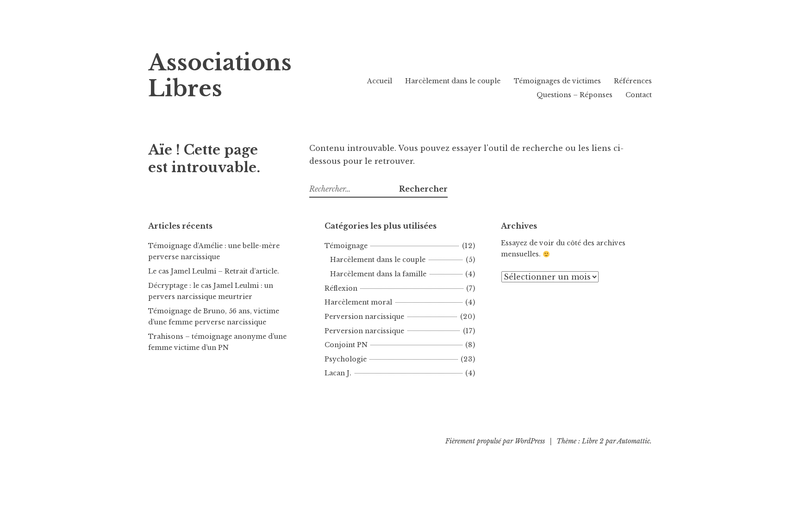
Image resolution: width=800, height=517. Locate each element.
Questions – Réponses (574, 95)
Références (633, 81)
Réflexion (341, 288)
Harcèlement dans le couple (452, 81)
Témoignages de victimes (557, 81)
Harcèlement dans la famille (378, 274)
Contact (638, 95)
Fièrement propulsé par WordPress (495, 441)
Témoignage (346, 246)
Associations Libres (220, 75)
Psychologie (346, 359)
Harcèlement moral (358, 302)
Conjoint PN (346, 345)
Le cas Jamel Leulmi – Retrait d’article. (213, 271)
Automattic (633, 441)
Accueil (379, 81)
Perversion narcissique (364, 316)
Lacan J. (338, 373)
